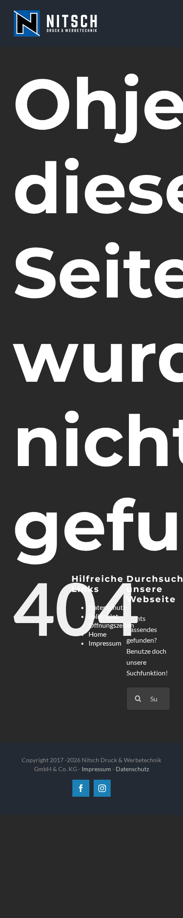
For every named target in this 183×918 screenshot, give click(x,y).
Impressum (105, 643)
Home (97, 634)
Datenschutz (107, 607)
